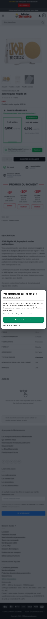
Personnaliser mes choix (11, 325)
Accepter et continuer (23, 320)
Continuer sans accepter (11, 297)
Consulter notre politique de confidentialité (17, 314)
